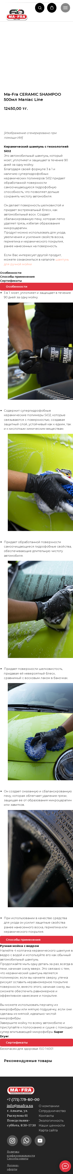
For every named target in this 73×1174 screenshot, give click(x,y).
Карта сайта (48, 1130)
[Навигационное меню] (65, 7)
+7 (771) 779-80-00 (23, 1099)
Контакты (46, 1116)
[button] (40, 8)
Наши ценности (52, 1125)
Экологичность (51, 1120)
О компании (49, 1106)
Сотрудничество (52, 1111)
